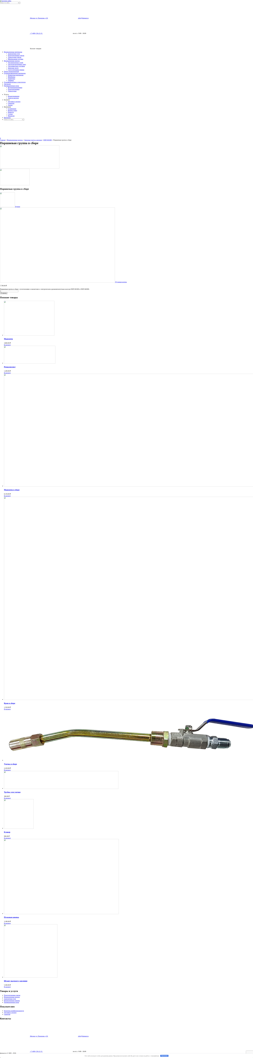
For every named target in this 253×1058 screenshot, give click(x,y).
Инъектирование (13, 96)
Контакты (7, 117)
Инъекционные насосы (12, 61)
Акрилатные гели (14, 54)
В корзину (4, 293)
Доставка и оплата (14, 101)
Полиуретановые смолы (16, 55)
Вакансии (11, 116)
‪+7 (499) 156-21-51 (36, 33)
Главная (2, 140)
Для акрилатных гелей (15, 62)
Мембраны (11, 77)
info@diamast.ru (83, 18)
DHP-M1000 (47, 140)
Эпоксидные (12, 91)
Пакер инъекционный (11, 71)
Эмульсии (7, 84)
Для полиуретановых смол (17, 64)
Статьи (10, 114)
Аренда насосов (13, 98)
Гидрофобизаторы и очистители (15, 82)
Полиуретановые (13, 89)
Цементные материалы (15, 75)
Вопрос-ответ (12, 110)
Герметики (11, 78)
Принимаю (164, 1056)
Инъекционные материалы (13, 52)
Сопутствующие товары (16, 70)
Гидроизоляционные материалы (15, 73)
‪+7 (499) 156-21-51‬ (36, 1051)
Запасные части (13, 68)
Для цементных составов (16, 66)
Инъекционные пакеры (12, 1000)
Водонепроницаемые (15, 87)
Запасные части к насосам (33, 140)
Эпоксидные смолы (14, 57)
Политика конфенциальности (14, 1011)
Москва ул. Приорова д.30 (39, 18)
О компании (12, 109)
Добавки (11, 80)
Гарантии (11, 103)
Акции (10, 105)
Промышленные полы (11, 86)
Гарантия (7, 1014)
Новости (11, 112)
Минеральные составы (15, 59)
